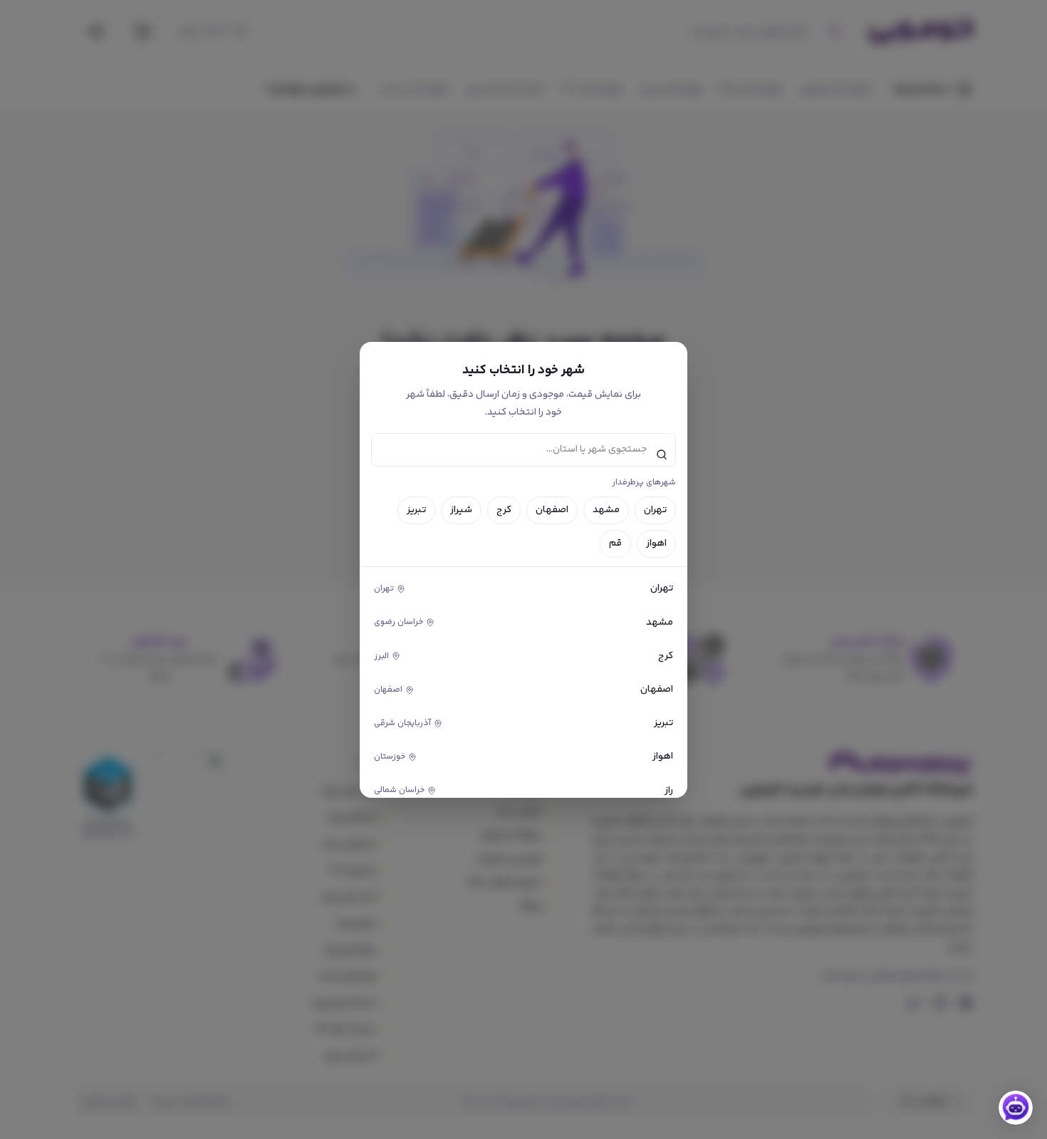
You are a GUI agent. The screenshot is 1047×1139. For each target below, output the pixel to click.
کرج (503, 510)
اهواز (656, 543)
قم (615, 543)
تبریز (416, 510)
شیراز (461, 510)
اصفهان (552, 510)
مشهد (606, 510)
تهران (655, 510)
